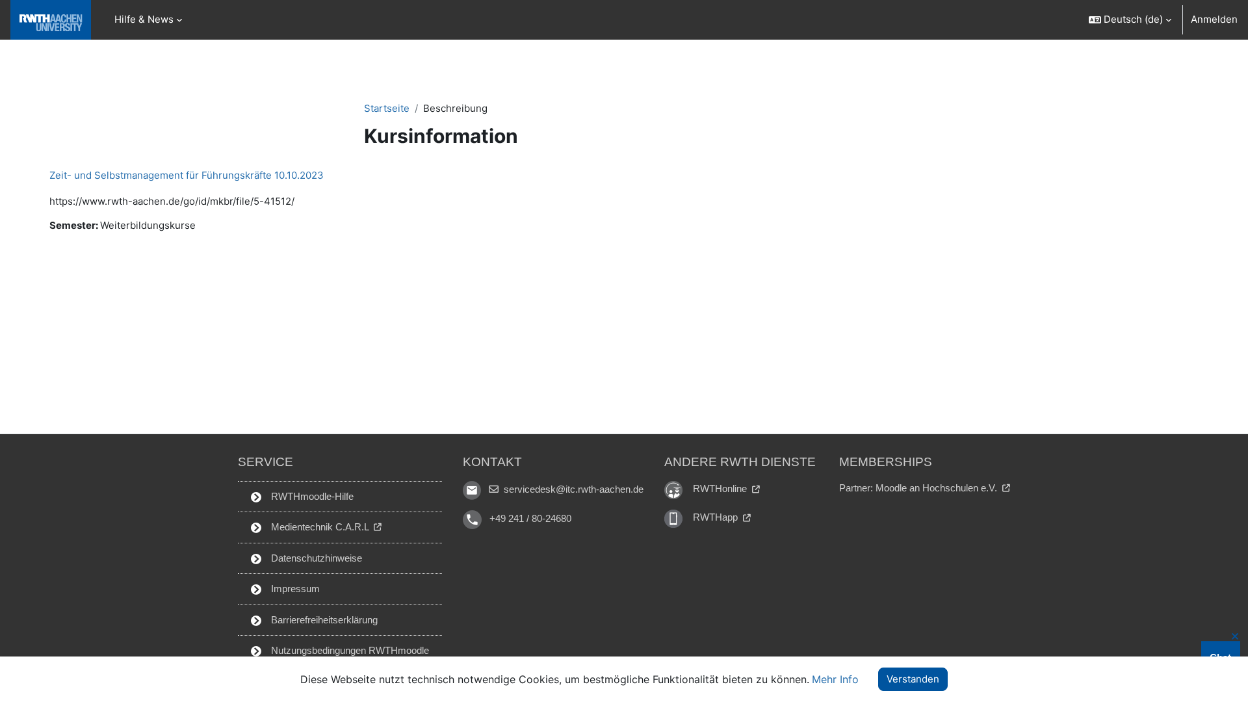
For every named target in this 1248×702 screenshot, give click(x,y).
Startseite (387, 108)
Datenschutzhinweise (315, 558)
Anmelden (1214, 19)
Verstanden (913, 679)
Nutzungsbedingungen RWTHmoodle (348, 650)
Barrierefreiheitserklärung (323, 619)
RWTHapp (716, 517)
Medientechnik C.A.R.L (319, 526)
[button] (1130, 20)
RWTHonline (721, 488)
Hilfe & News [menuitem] (144, 19)
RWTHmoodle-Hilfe (311, 496)
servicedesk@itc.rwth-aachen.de (572, 489)
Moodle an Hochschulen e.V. (938, 487)
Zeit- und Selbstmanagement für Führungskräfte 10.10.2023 (186, 175)
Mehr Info (835, 679)
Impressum (294, 588)
